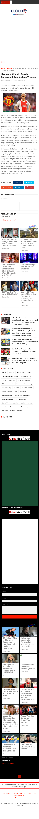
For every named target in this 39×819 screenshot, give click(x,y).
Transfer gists (25, 407)
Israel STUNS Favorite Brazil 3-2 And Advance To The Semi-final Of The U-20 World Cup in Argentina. (25, 342)
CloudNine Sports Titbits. (10, 376)
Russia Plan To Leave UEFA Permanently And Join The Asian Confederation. (24, 351)
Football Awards (27, 388)
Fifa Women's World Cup (24, 384)
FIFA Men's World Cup (8, 380)
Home (3, 62)
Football (9, 68)
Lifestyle (23, 391)
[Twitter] (37, 1)
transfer (4, 407)
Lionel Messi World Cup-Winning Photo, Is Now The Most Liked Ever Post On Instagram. (24, 360)
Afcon (4, 372)
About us (11, 794)
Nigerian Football (7, 399)
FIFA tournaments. (8, 384)
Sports (22, 403)
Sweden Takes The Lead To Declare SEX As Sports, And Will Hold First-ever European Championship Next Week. (23, 332)
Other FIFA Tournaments (10, 403)
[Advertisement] (19, 37)
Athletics (11, 372)
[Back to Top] (19, 776)
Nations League (7, 395)
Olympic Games (20, 399)
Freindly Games (7, 391)
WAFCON (5, 411)
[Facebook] (29, 1)
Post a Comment (9, 220)
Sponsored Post (19, 796)
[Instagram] (33, 1)
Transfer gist (14, 407)
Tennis (29, 403)
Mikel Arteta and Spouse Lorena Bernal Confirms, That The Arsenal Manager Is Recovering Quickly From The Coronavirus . (25, 321)
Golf (16, 391)
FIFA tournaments (24, 380)
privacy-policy (21, 794)
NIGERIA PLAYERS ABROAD (22, 395)
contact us (32, 794)
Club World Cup (26, 376)
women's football (16, 411)
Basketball (20, 372)
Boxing (29, 372)
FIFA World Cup (6, 388)
